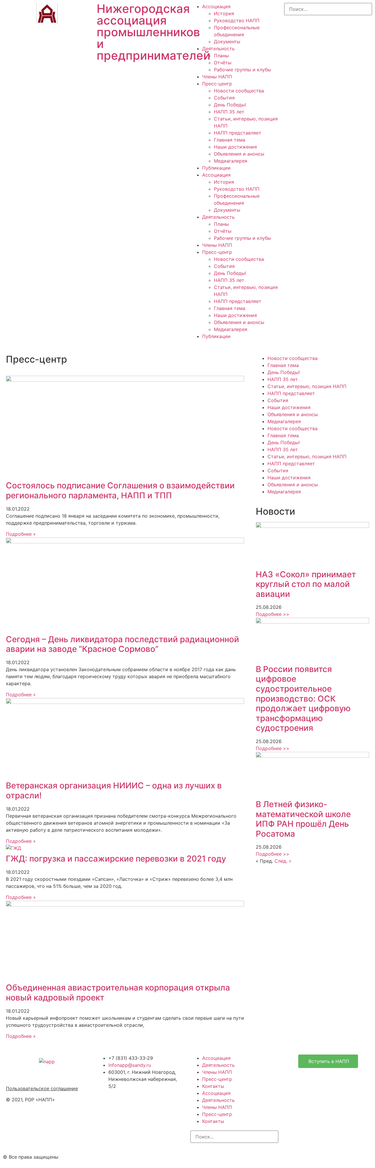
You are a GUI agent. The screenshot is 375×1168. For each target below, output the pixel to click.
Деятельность (218, 48)
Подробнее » (21, 534)
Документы (227, 41)
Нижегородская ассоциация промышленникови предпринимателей (153, 32)
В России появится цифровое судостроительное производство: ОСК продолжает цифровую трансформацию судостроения (303, 698)
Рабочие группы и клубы (242, 70)
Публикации (216, 168)
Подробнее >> (272, 614)
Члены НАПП (217, 77)
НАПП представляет (237, 133)
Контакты (213, 1086)
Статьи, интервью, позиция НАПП (307, 386)
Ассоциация (216, 6)
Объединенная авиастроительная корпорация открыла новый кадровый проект (118, 992)
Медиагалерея (230, 161)
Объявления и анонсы (239, 154)
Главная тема (229, 140)
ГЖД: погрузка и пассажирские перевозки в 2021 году (116, 859)
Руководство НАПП (237, 20)
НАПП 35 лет (229, 112)
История (224, 13)
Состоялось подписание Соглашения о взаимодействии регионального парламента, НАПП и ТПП (120, 490)
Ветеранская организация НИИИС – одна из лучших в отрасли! (114, 790)
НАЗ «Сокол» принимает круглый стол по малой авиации (306, 584)
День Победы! (230, 105)
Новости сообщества (239, 91)
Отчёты (222, 63)
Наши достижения (235, 147)
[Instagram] (197, 1156)
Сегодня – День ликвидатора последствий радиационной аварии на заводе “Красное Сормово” (122, 644)
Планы (221, 55)
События (224, 98)
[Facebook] (214, 1156)
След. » (283, 861)
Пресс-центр (217, 84)
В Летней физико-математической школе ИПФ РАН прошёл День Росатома (303, 819)
